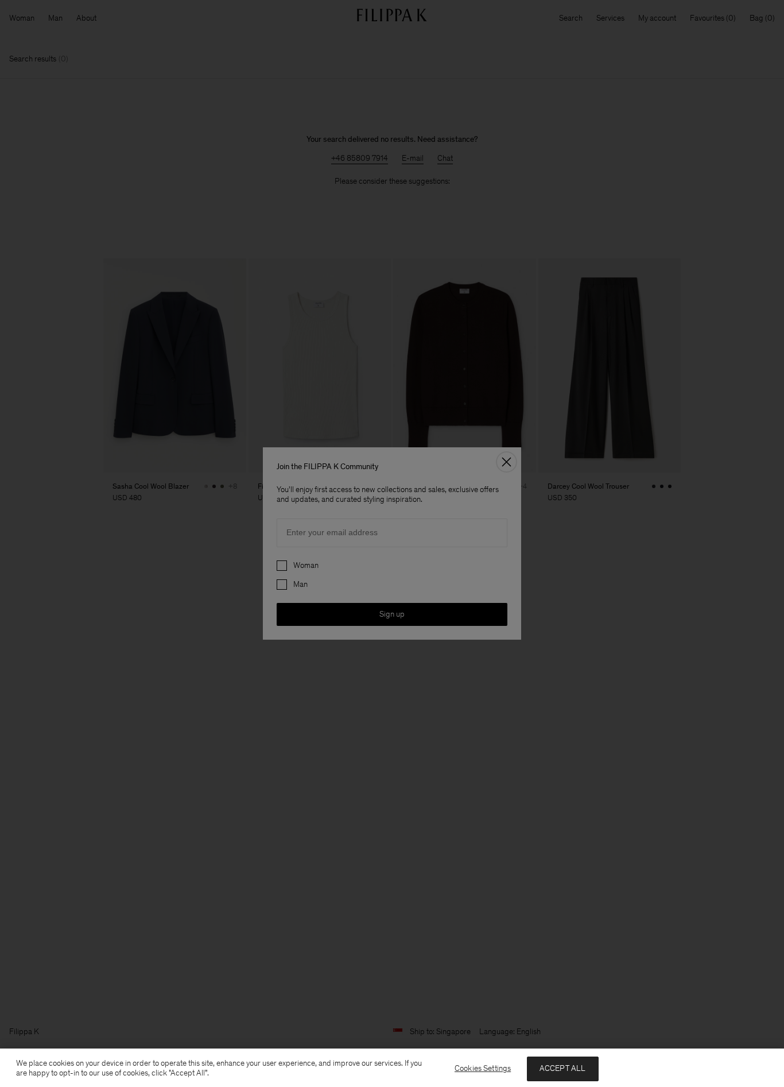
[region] (392, 1068)
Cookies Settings (483, 1068)
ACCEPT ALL (562, 1068)
